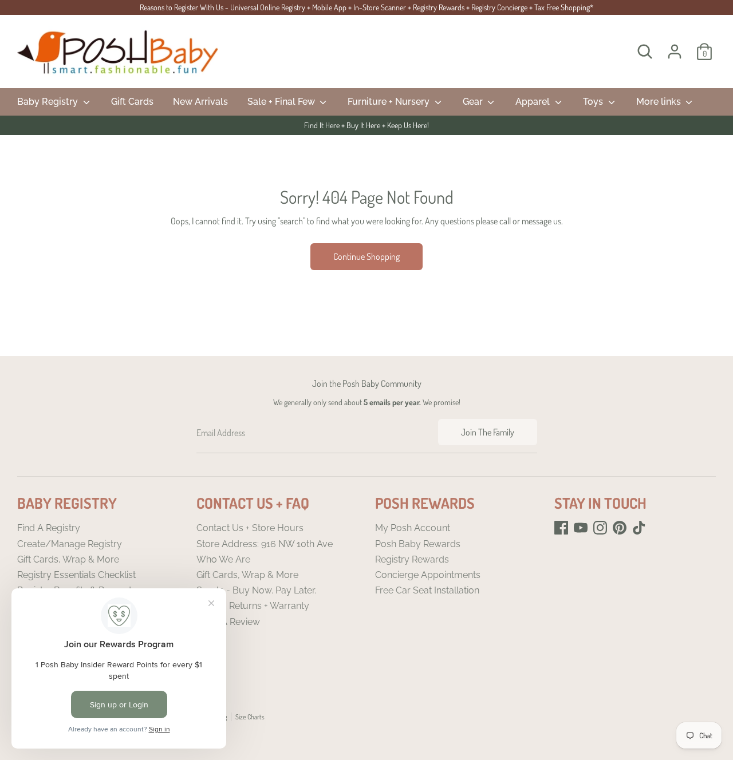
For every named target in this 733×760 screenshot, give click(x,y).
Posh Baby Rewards (417, 544)
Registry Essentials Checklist (76, 574)
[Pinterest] (619, 528)
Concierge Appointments (427, 574)
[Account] (674, 51)
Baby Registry (48, 101)
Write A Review (228, 621)
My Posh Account (412, 527)
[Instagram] (600, 528)
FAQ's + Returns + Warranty (252, 605)
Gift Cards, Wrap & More (68, 559)
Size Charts (250, 716)
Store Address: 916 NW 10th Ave (264, 544)
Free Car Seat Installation (427, 590)
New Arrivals (200, 101)
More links (659, 101)
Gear (474, 101)
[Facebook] (561, 528)
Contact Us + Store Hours (250, 527)
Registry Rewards (412, 559)
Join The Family (487, 432)
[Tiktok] (639, 528)
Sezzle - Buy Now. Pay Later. (256, 590)
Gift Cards (132, 101)
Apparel (533, 101)
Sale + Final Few (282, 101)
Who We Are (223, 559)
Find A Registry (48, 527)
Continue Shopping (366, 256)
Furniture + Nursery (390, 101)
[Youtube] (581, 528)
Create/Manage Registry (69, 544)
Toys (594, 101)
